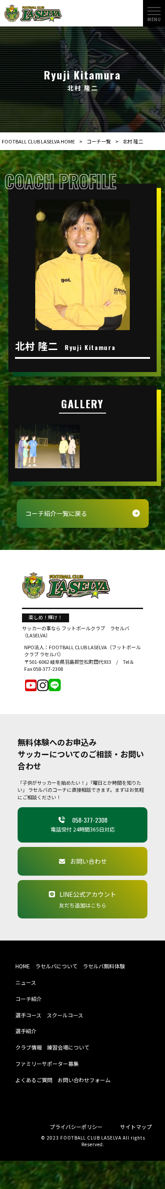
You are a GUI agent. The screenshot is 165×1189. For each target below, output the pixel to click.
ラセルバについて (56, 966)
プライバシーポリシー (76, 1126)
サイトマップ (136, 1126)
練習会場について (68, 1047)
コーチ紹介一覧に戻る (56, 513)
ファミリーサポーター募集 (47, 1063)
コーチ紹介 (28, 998)
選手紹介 (26, 1031)
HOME (22, 966)
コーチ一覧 (99, 141)
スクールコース (65, 1015)
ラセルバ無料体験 (104, 966)
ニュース (25, 982)
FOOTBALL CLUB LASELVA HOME (38, 141)
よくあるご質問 (33, 1080)
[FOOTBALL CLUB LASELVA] (33, 12)
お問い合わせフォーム (84, 1080)
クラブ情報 (28, 1047)
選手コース (28, 1015)
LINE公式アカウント (88, 899)
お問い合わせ (88, 861)
